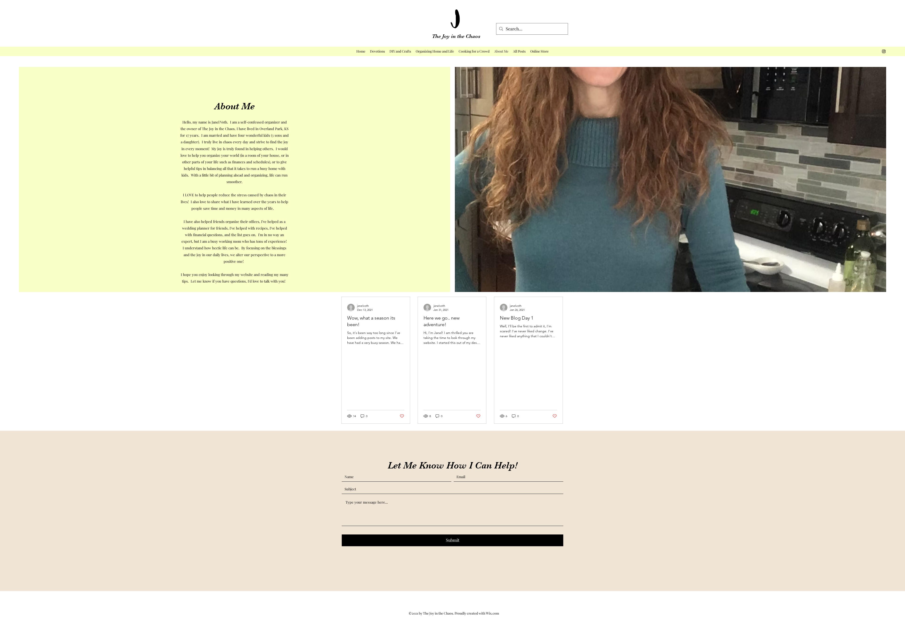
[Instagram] (883, 51)
